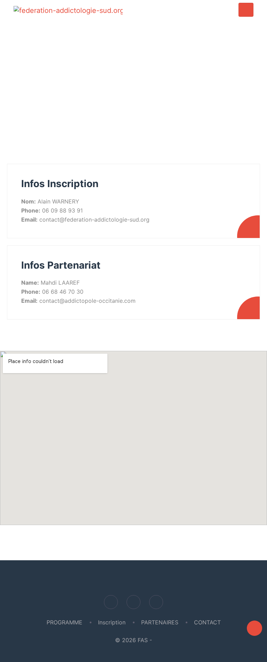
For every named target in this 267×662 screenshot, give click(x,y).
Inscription (112, 622)
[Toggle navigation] (245, 10)
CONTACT (207, 622)
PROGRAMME (64, 622)
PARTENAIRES (159, 622)
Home (117, 90)
